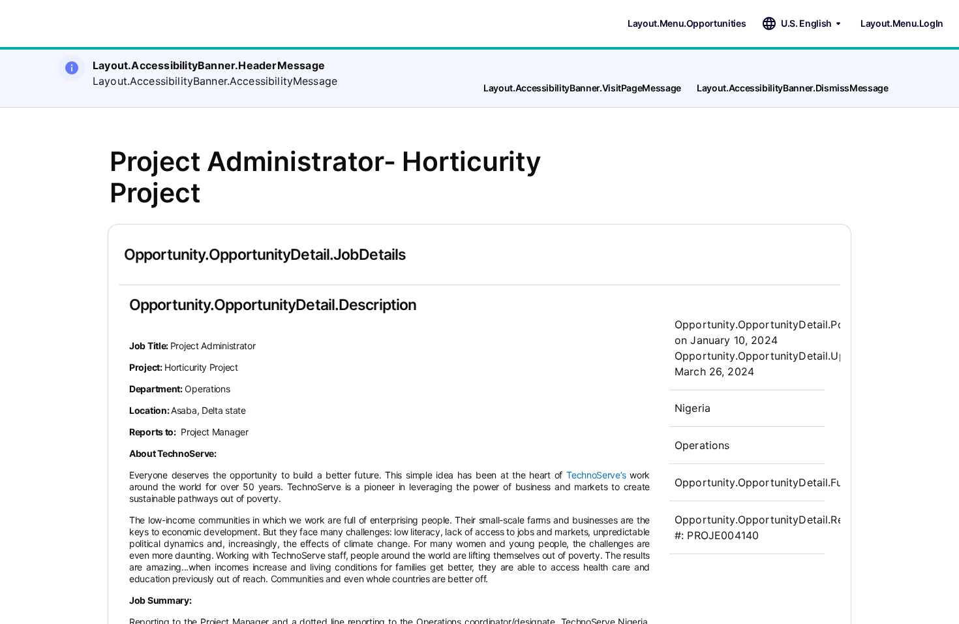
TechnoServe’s (596, 474)
